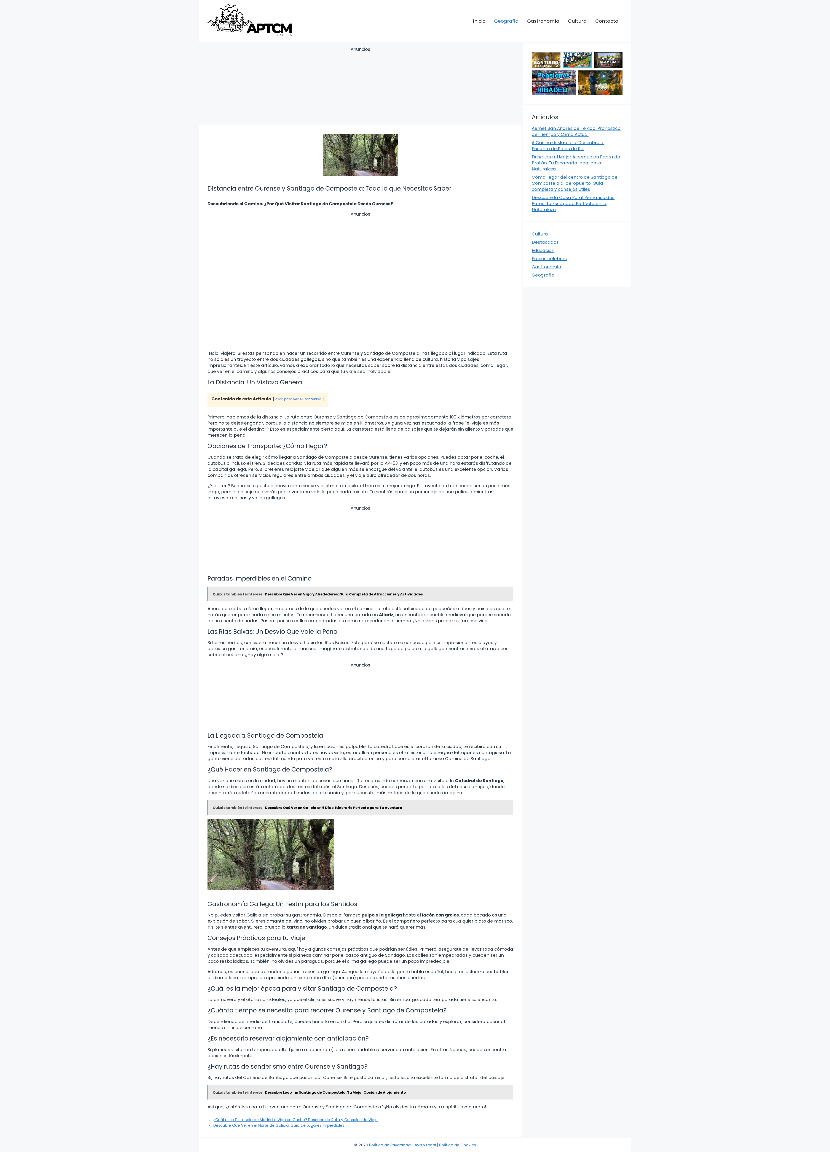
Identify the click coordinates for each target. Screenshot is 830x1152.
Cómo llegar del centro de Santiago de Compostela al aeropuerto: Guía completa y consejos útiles (575, 183)
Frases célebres (549, 259)
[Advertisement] (360, 86)
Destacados (545, 242)
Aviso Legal (425, 1145)
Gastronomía (543, 21)
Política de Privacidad (390, 1145)
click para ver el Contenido (298, 399)
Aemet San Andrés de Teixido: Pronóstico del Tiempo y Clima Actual (576, 131)
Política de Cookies (457, 1145)
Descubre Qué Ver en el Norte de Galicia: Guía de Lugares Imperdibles (278, 1125)
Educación (543, 250)
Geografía (506, 21)
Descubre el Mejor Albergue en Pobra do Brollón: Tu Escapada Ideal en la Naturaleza (576, 163)
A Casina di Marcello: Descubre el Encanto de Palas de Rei (568, 146)
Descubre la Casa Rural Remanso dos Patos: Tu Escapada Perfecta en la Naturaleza (573, 203)
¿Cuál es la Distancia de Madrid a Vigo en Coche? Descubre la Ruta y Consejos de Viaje (295, 1119)
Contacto (606, 21)
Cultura (577, 21)
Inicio (479, 21)
